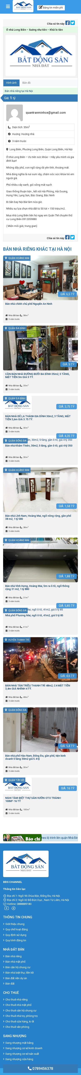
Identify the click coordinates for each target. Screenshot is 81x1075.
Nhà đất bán (14, 315)
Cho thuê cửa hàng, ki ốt (19, 1021)
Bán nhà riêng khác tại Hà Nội (37, 249)
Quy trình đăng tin (15, 940)
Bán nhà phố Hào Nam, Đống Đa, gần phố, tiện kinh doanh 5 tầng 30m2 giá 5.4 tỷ (35, 757)
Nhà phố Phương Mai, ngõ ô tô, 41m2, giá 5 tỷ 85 (34, 615)
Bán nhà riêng (13, 956)
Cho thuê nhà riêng (16, 999)
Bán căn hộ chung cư (17, 967)
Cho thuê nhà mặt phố (18, 1004)
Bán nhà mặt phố (15, 961)
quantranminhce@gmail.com (46, 112)
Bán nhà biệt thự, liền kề (19, 972)
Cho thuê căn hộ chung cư (20, 1010)
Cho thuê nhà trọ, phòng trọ (21, 1015)
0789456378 (42, 1068)
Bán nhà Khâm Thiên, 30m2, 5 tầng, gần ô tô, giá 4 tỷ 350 (38, 445)
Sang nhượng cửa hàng (19, 1059)
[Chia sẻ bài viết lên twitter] (72, 23)
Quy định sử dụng (15, 935)
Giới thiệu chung (15, 924)
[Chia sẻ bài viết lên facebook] (67, 23)
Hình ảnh (11, 82)
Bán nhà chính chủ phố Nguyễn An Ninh (28, 303)
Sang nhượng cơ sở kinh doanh (23, 1048)
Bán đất (10, 983)
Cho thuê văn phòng (17, 1026)
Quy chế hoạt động (16, 929)
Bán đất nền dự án (16, 978)
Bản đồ (26, 82)
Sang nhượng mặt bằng (19, 1042)
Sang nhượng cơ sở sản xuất (22, 1053)
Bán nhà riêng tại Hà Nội (19, 91)
